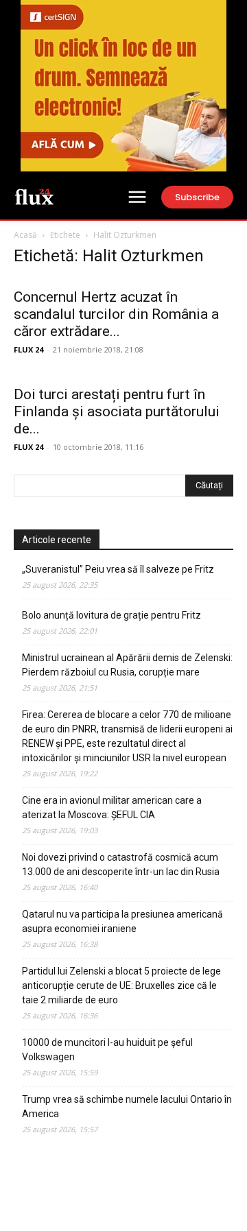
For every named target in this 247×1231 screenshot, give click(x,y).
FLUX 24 (28, 349)
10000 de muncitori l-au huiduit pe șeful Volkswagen (107, 1049)
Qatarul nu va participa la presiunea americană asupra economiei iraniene (122, 921)
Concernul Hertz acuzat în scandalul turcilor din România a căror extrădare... (116, 314)
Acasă (25, 235)
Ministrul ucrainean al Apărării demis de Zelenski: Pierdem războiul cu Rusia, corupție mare (127, 665)
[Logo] (34, 196)
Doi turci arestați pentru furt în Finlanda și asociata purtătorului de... (117, 411)
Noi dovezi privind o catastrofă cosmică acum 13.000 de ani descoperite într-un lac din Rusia (121, 864)
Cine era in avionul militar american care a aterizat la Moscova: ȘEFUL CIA (112, 807)
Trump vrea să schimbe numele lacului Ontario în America (127, 1106)
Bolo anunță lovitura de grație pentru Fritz (111, 615)
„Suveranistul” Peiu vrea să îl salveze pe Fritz (118, 569)
